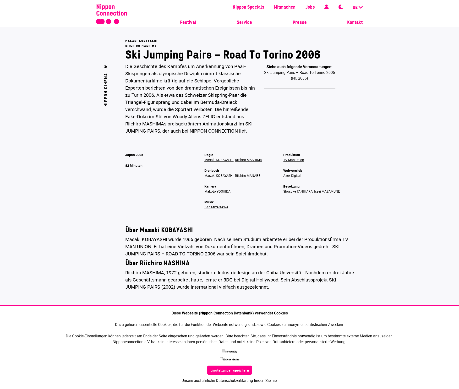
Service (244, 22)
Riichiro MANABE (247, 175)
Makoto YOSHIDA (217, 191)
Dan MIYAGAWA (216, 207)
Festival (188, 22)
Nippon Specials (248, 7)
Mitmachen (284, 7)
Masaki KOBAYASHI (219, 159)
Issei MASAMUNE (327, 191)
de (356, 7)
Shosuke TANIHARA (298, 191)
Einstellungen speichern (229, 371)
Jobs (310, 7)
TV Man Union (293, 159)
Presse (300, 22)
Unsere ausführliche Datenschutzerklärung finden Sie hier (229, 380)
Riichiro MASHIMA (248, 159)
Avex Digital (292, 175)
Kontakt (355, 22)
